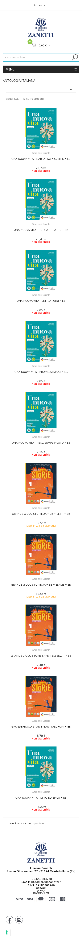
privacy (41, 890)
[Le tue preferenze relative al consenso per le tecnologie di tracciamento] (6, 932)
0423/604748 (43, 879)
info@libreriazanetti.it (46, 882)
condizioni (41, 888)
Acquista (44, 505)
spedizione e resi (41, 893)
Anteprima (30, 150)
